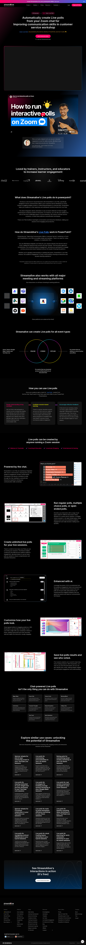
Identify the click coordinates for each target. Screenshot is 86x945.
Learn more (56, 1)
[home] (9, 5)
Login (69, 5)
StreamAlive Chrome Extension (64, 918)
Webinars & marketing (32, 922)
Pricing (42, 5)
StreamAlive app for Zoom (63, 916)
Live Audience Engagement (48, 920)
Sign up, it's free (77, 5)
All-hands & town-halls (32, 924)
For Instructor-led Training (48, 922)
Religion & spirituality (32, 928)
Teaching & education (32, 920)
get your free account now (43, 39)
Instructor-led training (32, 916)
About (76, 912)
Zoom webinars (20, 914)
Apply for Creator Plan (62, 914)
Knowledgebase (46, 912)
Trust (76, 916)
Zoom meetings (20, 912)
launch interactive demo (43, 36)
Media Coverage (78, 914)
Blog (44, 924)
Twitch (18, 922)
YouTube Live (20, 916)
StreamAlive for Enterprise (63, 922)
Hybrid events (20, 924)
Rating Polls (6, 918)
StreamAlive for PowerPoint (64, 920)
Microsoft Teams (20, 918)
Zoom (21, 31)
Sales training (31, 912)
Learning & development (33, 914)
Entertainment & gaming (33, 926)
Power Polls (6, 914)
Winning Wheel (7, 920)
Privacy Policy (72, 943)
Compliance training (32, 918)
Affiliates (44, 928)
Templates (45, 916)
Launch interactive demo (43, 880)
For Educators (31, 930)
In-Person (19, 926)
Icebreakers (45, 914)
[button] (28, 5)
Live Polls (25, 31)
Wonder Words (7, 916)
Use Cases (45, 918)
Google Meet (19, 920)
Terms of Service (80, 943)
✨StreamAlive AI (7, 912)
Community (45, 926)
